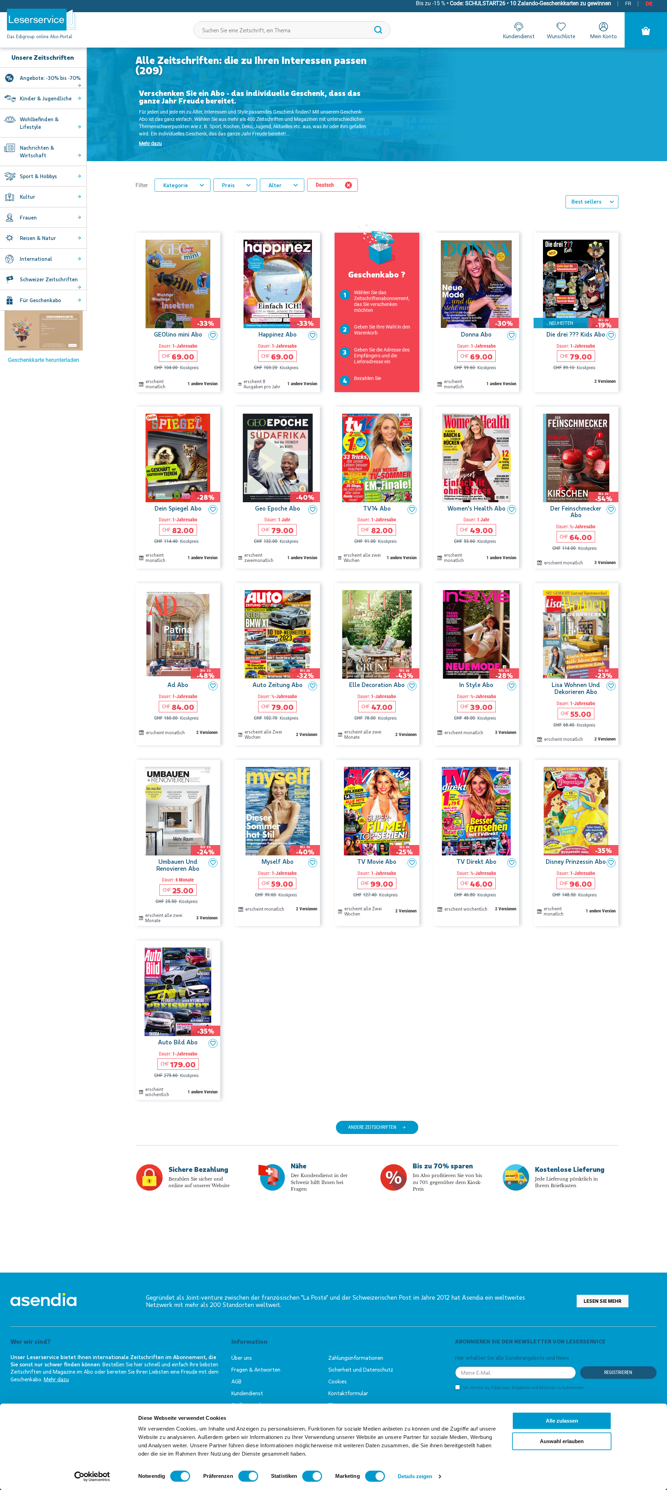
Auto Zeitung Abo (278, 684)
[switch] (248, 1476)
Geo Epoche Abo (277, 508)
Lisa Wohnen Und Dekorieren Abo (576, 688)
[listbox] (592, 201)
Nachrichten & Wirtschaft (37, 151)
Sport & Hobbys (38, 176)
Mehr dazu (150, 143)
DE (649, 3)
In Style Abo (476, 684)
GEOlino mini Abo (178, 334)
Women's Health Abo (476, 508)
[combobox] (292, 30)
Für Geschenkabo (40, 300)
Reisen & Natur (38, 238)
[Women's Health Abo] (476, 458)
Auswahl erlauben (562, 1441)
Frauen (28, 217)
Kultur (27, 196)
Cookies (337, 1381)
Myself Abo (278, 861)
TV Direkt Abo (476, 861)
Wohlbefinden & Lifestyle (39, 123)
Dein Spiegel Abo (178, 508)
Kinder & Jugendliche (46, 98)
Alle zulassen (562, 1421)
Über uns (241, 1357)
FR (628, 3)
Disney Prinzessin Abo (576, 861)
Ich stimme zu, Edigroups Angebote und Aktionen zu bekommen (523, 1387)
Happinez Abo (277, 334)
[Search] (378, 30)
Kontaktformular (348, 1393)
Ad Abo (177, 684)
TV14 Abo (377, 508)
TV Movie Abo (376, 861)
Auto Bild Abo (178, 1042)
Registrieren (618, 1372)
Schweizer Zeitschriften (49, 279)
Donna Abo (476, 334)
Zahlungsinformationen (355, 1357)
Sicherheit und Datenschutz (360, 1369)
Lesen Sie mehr (602, 1301)
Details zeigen (415, 1476)
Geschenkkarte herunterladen (43, 360)
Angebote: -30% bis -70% (50, 78)
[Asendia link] (43, 1301)
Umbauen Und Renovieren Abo (177, 865)
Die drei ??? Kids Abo (575, 334)
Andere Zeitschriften (372, 1127)
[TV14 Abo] (377, 458)
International (36, 259)
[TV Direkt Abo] (476, 811)
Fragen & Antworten (255, 1369)
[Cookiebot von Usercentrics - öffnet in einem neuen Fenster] (92, 1476)
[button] (212, 335)
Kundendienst (247, 1393)
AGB (236, 1381)
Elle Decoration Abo (377, 684)
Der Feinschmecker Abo (575, 512)
